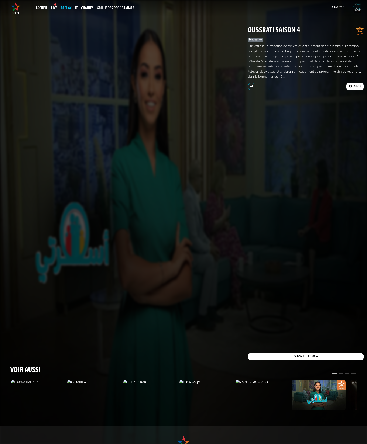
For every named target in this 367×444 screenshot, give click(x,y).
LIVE (54, 8)
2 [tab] (341, 374)
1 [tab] (334, 374)
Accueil (42, 8)
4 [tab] (353, 374)
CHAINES (87, 8)
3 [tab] (347, 374)
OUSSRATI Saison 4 (274, 30)
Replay (66, 8)
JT (76, 8)
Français (338, 7)
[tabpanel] (38, 382)
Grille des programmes (115, 8)
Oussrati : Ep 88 (304, 356)
